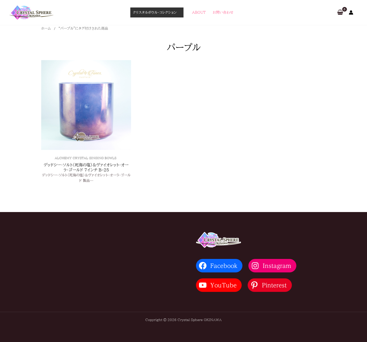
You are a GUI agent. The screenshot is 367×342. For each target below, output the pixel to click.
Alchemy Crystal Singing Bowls (85, 157)
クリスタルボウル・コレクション (155, 12)
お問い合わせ (223, 12)
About (199, 12)
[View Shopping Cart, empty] (340, 12)
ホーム (46, 28)
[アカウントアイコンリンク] (351, 12)
